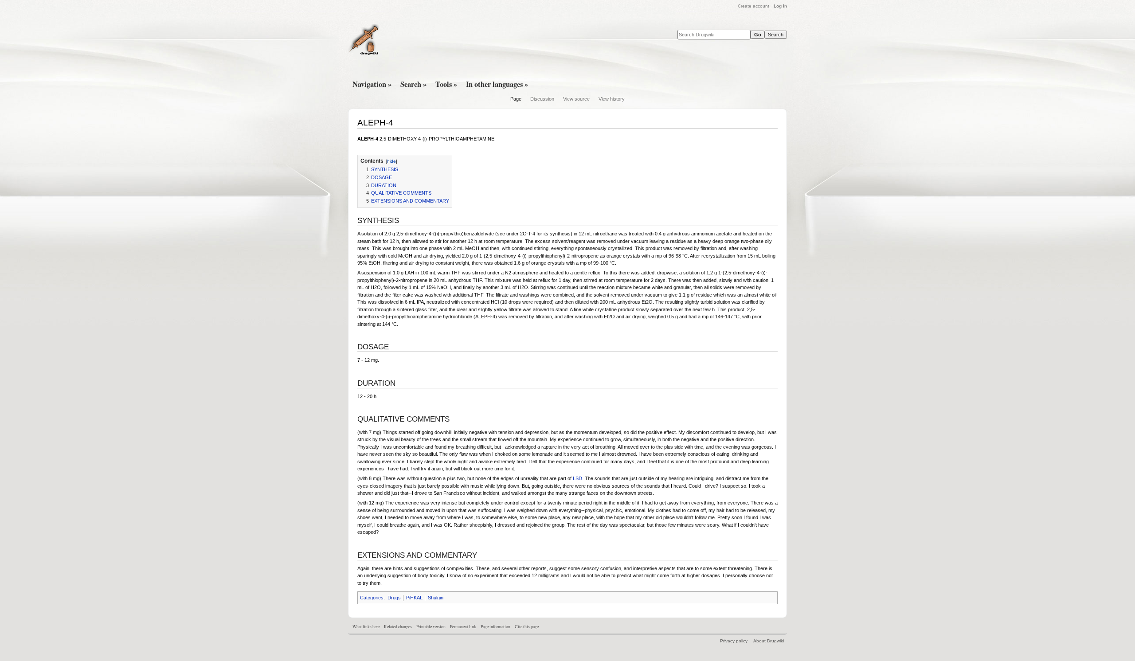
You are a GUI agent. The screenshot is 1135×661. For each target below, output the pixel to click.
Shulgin (435, 597)
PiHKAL (414, 597)
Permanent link (463, 627)
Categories (372, 597)
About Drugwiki (768, 640)
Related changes (398, 627)
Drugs (394, 597)
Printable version (431, 627)
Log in (780, 6)
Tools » (446, 84)
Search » (413, 84)
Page (515, 99)
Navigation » (371, 84)
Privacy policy (734, 640)
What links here (366, 627)
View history (612, 99)
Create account (753, 6)
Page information (495, 627)
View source (576, 99)
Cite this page (527, 627)
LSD (577, 478)
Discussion (542, 99)
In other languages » (497, 84)
